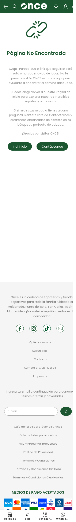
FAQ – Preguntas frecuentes (38, 444)
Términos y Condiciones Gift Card (38, 469)
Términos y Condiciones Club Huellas (38, 477)
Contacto (40, 359)
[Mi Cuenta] (65, 6)
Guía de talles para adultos (38, 435)
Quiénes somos (40, 342)
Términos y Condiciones (38, 461)
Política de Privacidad (38, 452)
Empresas (40, 376)
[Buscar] (15, 6)
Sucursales (40, 351)
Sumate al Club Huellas (40, 368)
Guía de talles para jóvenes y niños (38, 427)
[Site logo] (34, 6)
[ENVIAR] (66, 411)
